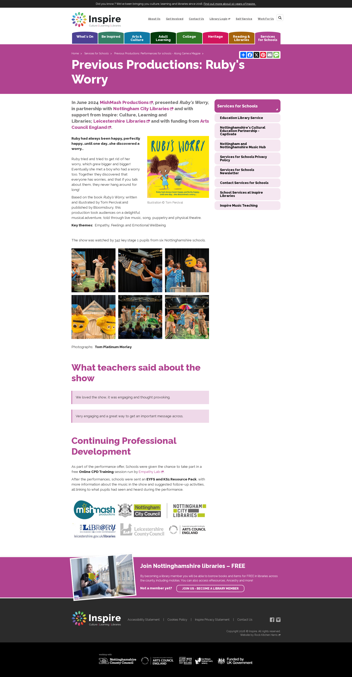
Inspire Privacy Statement (212, 619)
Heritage (215, 36)
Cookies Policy (177, 619)
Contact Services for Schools (244, 183)
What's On (84, 36)
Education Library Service (241, 118)
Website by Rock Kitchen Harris (259, 634)
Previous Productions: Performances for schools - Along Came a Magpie (157, 53)
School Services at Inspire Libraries (241, 194)
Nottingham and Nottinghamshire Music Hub (243, 145)
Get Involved (174, 18)
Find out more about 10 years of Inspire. (230, 3)
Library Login (218, 18)
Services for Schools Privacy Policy (243, 158)
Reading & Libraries (241, 38)
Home (75, 53)
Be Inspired (111, 36)
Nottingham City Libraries (141, 108)
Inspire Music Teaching (239, 205)
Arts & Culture (137, 38)
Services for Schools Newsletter (237, 171)
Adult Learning (163, 38)
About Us (154, 18)
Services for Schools (267, 38)
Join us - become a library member (210, 588)
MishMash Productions (124, 102)
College (189, 36)
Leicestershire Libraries (119, 121)
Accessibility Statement (144, 619)
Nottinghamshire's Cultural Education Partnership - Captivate (242, 131)
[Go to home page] (96, 20)
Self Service (244, 18)
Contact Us (196, 18)
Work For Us (266, 18)
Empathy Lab (149, 472)
